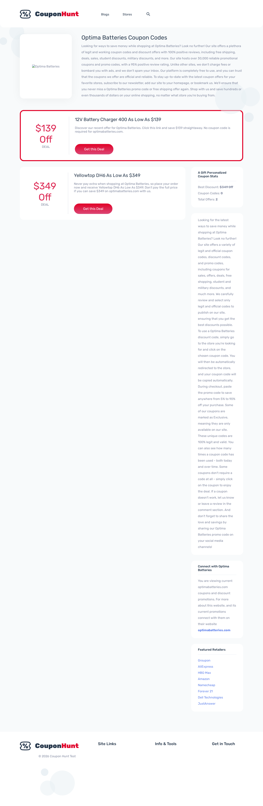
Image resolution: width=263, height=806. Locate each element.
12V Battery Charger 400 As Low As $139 (118, 119)
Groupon (204, 660)
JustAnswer (206, 703)
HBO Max (204, 673)
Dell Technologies (210, 697)
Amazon (204, 679)
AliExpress (205, 666)
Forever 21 (205, 691)
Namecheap (206, 685)
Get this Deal (94, 149)
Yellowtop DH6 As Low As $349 (107, 175)
